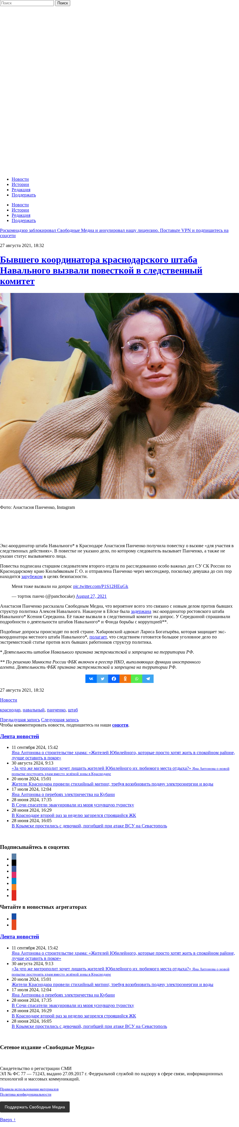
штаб (73, 709)
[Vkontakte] (91, 679)
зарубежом (32, 576)
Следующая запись (60, 719)
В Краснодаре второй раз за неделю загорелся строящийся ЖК (74, 815)
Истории (20, 184)
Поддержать (24, 194)
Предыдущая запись (20, 719)
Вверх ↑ (8, 1119)
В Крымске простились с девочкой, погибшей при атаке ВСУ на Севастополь (89, 825)
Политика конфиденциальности (25, 1094)
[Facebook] (113, 679)
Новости (20, 179)
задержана (141, 611)
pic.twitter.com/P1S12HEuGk (100, 586)
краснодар (10, 709)
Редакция (21, 189)
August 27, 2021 (91, 596)
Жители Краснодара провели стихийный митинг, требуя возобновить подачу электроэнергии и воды (112, 783)
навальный (34, 709)
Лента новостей (19, 736)
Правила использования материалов (29, 1089)
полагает (98, 636)
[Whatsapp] (136, 679)
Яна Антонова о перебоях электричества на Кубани (63, 794)
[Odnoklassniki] (125, 679)
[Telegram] (148, 679)
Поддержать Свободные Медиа (35, 1107)
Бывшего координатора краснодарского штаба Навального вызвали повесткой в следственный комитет (101, 270)
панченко (56, 709)
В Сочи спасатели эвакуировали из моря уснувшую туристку (73, 804)
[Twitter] (102, 679)
